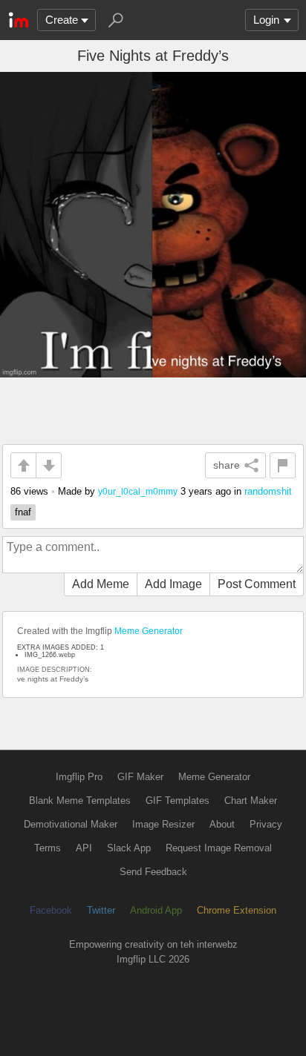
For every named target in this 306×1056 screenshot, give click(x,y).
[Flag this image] (283, 465)
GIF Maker (140, 776)
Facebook (51, 910)
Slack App (129, 848)
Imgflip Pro (79, 776)
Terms (47, 848)
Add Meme (100, 584)
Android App (156, 910)
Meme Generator (148, 631)
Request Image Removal (219, 848)
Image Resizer (163, 824)
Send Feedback (153, 871)
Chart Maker (250, 800)
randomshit (268, 491)
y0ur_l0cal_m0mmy (138, 491)
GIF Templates (177, 800)
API (84, 848)
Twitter (101, 910)
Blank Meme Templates (80, 800)
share (226, 465)
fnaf (23, 512)
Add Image (173, 584)
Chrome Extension (236, 910)
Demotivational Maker (70, 824)
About (222, 824)
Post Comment (257, 584)
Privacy (266, 824)
